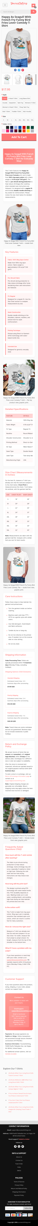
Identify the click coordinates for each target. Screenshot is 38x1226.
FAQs (19, 1167)
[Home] (18, 3)
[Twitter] (19, 70)
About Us (19, 1157)
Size (4, 116)
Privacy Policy (19, 1185)
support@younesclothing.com (15, 780)
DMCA (19, 1170)
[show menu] (5, 5)
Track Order (19, 1164)
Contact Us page (10, 1054)
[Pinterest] (22, 70)
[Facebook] (15, 70)
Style (4, 95)
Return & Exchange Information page (17, 776)
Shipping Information (19, 1192)
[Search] (33, 12)
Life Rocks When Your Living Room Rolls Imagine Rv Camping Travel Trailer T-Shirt (20, 1109)
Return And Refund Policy (19, 1188)
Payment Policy (19, 1195)
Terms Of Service (19, 1182)
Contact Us (19, 1160)
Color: (7, 124)
